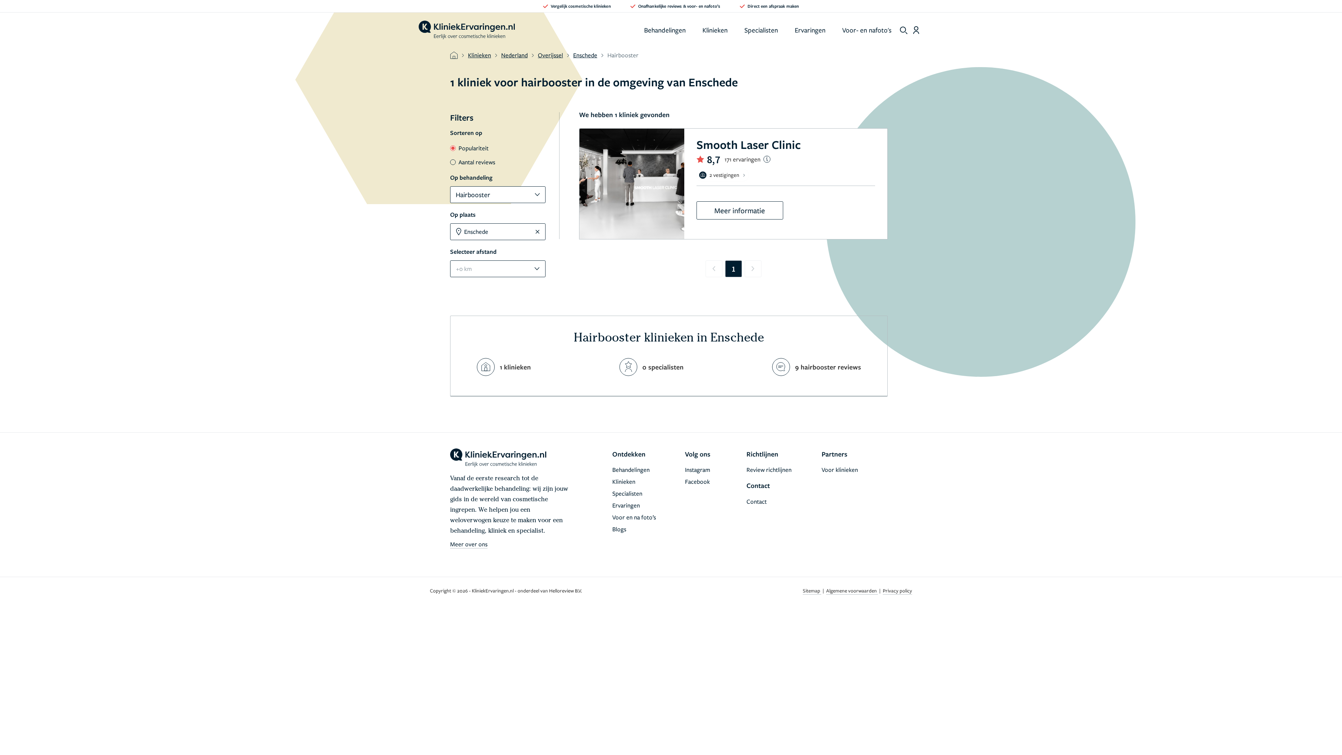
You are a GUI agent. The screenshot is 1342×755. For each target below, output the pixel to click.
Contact (756, 501)
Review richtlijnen (769, 470)
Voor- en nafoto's (867, 30)
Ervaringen (810, 30)
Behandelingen (665, 30)
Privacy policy (897, 590)
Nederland (514, 55)
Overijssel (550, 55)
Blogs (619, 529)
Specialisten (761, 30)
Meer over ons (469, 544)
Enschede (585, 55)
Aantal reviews (477, 162)
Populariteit (474, 148)
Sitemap (812, 590)
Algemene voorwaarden (852, 590)
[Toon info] (767, 159)
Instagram (697, 470)
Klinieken (715, 30)
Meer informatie (739, 210)
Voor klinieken (840, 470)
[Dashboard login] (916, 30)
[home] (467, 30)
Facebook (697, 481)
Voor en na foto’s (634, 517)
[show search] (904, 30)
